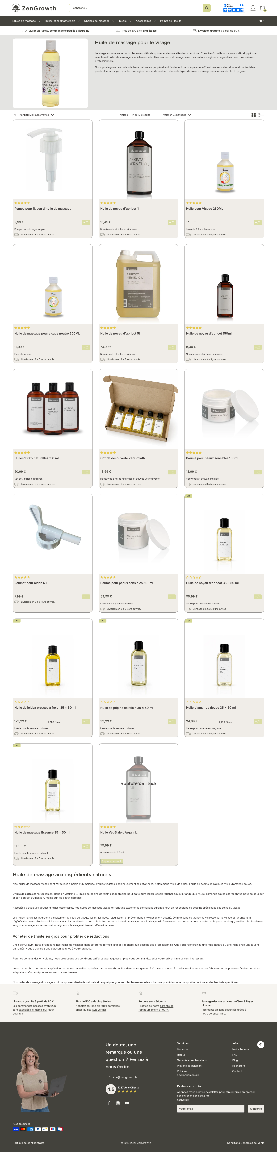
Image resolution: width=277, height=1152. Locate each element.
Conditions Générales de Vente (245, 1142)
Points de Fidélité (170, 20)
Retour (181, 1054)
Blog (235, 1060)
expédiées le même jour (33, 1009)
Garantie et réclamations (192, 1060)
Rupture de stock (112, 861)
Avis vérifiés (99, 1009)
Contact (237, 1071)
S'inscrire (256, 1108)
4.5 (110, 1089)
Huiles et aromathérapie (60, 20)
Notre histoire (240, 1049)
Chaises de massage (97, 20)
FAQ (234, 1054)
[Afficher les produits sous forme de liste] (261, 115)
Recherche (239, 1065)
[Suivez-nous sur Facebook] (109, 1103)
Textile (123, 20)
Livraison (182, 1049)
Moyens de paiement (189, 1065)
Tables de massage (24, 20)
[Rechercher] (207, 8)
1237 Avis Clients (128, 1087)
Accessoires (144, 20)
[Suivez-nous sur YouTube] (127, 1103)
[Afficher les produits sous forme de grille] (254, 115)
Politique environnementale (188, 1073)
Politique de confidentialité (28, 1142)
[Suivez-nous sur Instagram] (118, 1103)
